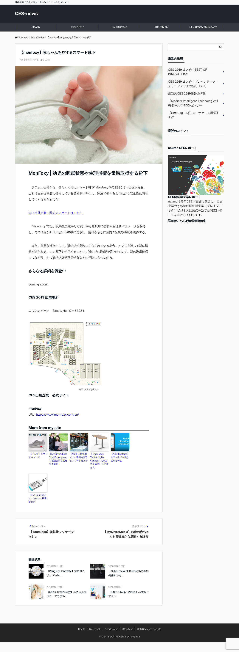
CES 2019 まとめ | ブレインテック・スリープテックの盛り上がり (193, 84)
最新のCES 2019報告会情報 (187, 93)
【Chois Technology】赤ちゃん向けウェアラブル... (66, 594)
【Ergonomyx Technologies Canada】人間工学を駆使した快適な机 (99, 461)
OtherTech (161, 27)
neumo (46, 60)
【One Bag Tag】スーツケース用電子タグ (37, 498)
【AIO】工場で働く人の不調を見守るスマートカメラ (79, 457)
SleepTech (77, 27)
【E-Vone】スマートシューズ (38, 456)
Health (36, 27)
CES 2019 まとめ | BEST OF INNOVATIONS (187, 72)
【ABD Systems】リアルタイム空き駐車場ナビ (120, 457)
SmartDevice (119, 27)
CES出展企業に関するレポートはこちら (55, 213)
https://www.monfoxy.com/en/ (57, 414)
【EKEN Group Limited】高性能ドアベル (128, 594)
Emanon (135, 636)
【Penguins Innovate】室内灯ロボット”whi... (65, 573)
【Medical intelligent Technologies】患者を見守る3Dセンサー (193, 103)
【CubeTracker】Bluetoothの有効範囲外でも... (128, 573)
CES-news (26, 13)
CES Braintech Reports (203, 27)
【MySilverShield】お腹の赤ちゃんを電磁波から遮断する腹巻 (58, 459)
